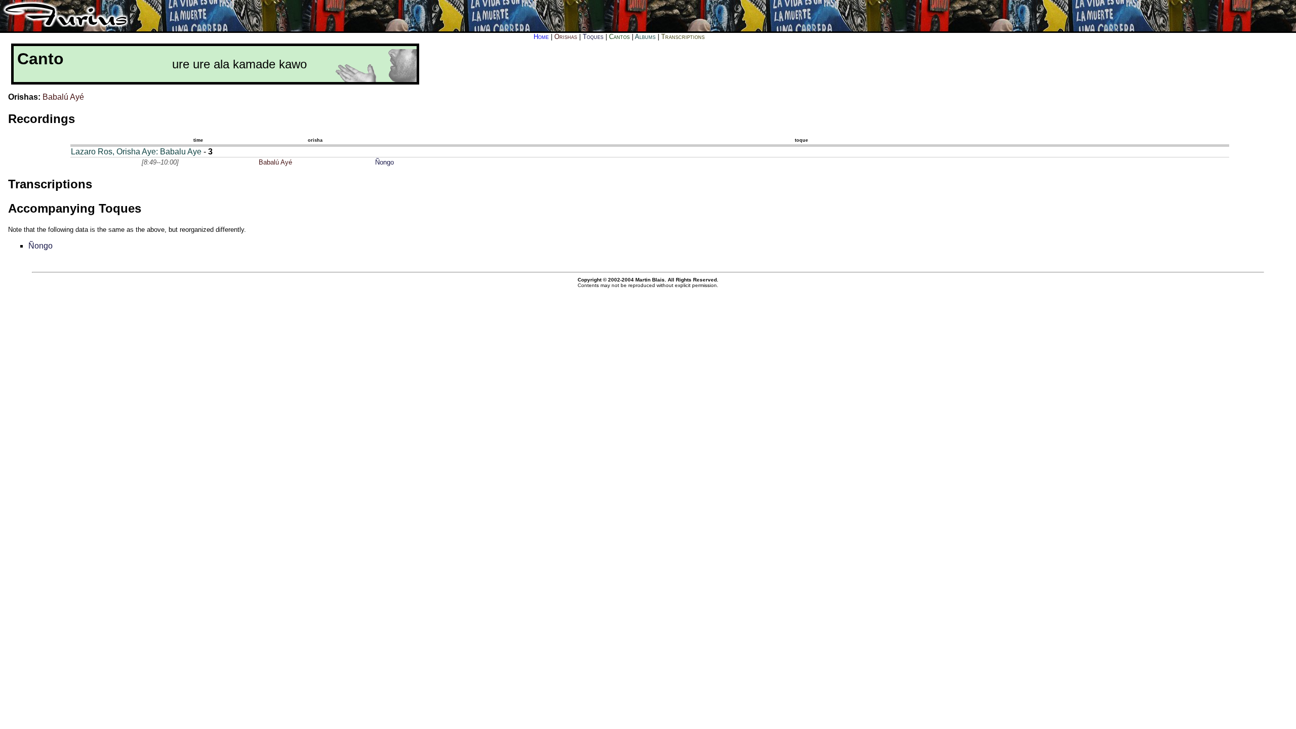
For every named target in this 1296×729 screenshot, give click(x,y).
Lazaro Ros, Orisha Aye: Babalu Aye (136, 151)
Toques (593, 36)
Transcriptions (683, 36)
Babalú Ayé (63, 97)
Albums (645, 36)
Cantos (619, 36)
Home (541, 36)
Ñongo (384, 162)
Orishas (565, 36)
